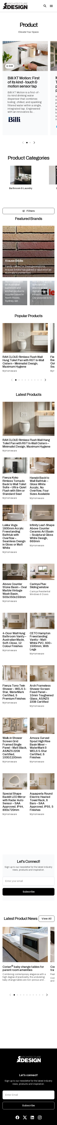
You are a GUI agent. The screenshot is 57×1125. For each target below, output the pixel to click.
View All (46, 918)
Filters (31, 211)
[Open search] (45, 6)
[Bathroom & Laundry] (21, 179)
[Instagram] (40, 1117)
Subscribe (29, 891)
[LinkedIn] (32, 1117)
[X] (25, 1117)
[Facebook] (17, 1117)
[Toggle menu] (51, 6)
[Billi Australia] (15, 119)
